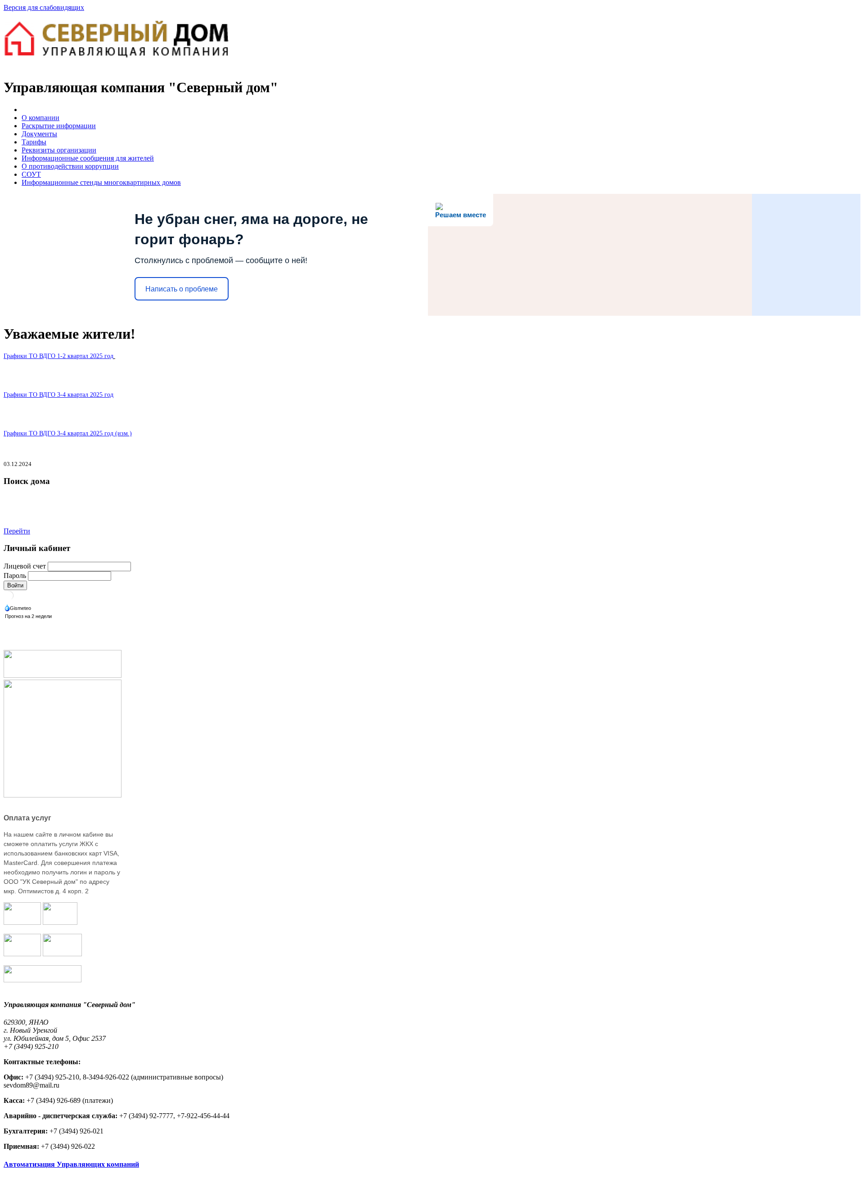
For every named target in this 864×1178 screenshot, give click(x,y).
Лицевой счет (25, 566)
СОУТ (31, 174)
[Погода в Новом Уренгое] (9, 598)
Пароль (15, 575)
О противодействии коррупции (70, 166)
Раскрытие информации (59, 126)
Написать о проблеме (181, 289)
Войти (15, 585)
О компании (40, 117)
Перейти (17, 531)
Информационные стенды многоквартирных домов (101, 182)
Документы (39, 134)
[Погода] (18, 609)
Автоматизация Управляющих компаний (71, 1164)
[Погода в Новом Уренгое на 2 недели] (29, 617)
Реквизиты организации (59, 150)
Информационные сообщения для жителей (88, 158)
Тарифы (34, 142)
